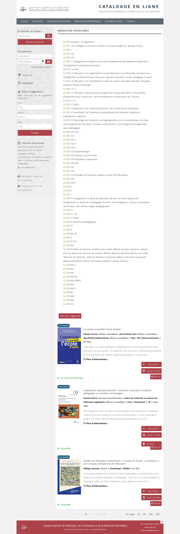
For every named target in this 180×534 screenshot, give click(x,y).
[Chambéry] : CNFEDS (120, 468)
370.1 (68, 50)
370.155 (69, 167)
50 (144, 514)
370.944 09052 (73, 281)
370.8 (68, 230)
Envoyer (35, 133)
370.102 (69, 54)
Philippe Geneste (92, 468)
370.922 (69, 245)
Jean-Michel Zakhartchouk (96, 338)
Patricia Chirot (90, 398)
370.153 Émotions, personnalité (80, 155)
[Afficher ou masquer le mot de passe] (43, 61)
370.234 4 (70, 183)
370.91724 (70, 241)
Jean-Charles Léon (128, 334)
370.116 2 (70, 89)
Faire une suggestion (70, 316)
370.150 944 (71, 132)
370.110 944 (71, 69)
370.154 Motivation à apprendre (81, 159)
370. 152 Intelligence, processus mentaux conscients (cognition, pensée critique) (104, 46)
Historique (27, 83)
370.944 (69, 273)
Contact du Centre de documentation (30, 188)
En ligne (150, 444)
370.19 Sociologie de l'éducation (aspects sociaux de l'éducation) (96, 175)
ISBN (20, 122)
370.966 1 (70, 296)
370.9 (68, 237)
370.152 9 (70, 148)
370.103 (69, 58)
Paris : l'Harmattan (136, 402)
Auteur (21, 113)
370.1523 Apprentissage (77, 151)
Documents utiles (113, 21)
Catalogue (37, 21)
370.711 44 (71, 214)
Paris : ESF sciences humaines (145, 338)
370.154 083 (71, 163)
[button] (143, 371)
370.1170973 (72, 104)
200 (157, 514)
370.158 (69, 171)
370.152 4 (70, 144)
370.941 (69, 269)
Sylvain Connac (91, 334)
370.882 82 (71, 234)
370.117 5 (70, 101)
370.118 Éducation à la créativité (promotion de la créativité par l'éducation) (102, 108)
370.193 (69, 179)
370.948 (69, 284)
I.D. (149, 402)
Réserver (157, 376)
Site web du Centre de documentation (30, 178)
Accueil (24, 21)
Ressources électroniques (88, 21)
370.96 (69, 292)
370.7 (68, 194)
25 (139, 514)
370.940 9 (70, 265)
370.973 (69, 304)
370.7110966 (72, 218)
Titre (20, 103)
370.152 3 (70, 140)
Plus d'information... (97, 359)
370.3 (68, 187)
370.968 (69, 300)
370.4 (68, 191)
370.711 (69, 210)
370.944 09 (71, 277)
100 (151, 514)
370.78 (69, 226)
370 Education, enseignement (79, 42)
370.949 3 (70, 288)
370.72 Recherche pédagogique (80, 222)
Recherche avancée (35, 42)
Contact (131, 21)
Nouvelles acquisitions (58, 21)
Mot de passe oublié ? (41, 67)
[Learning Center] (47, 9)
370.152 (69, 136)
